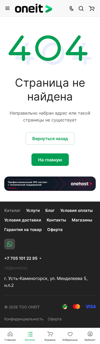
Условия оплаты (76, 210)
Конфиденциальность (23, 319)
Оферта (55, 229)
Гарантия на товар (23, 229)
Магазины (82, 220)
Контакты (56, 220)
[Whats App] (9, 244)
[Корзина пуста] (91, 8)
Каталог (12, 210)
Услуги (33, 210)
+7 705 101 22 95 (20, 258)
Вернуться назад (50, 138)
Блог (50, 210)
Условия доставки (22, 220)
